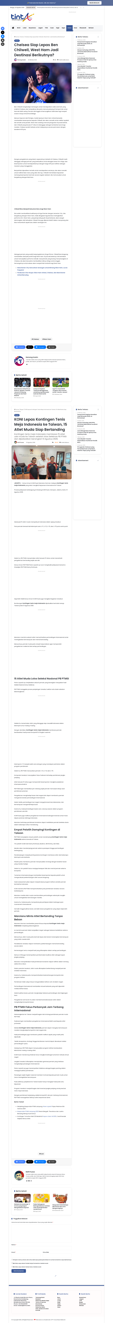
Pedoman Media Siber (42, 1300)
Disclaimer (39, 1304)
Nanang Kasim (21, 60)
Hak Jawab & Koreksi (42, 1309)
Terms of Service (41, 1302)
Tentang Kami (40, 1297)
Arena (69, 28)
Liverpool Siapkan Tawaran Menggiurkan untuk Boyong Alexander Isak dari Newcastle (41, 391)
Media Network (94, 3)
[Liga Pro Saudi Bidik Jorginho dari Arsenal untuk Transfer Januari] (60, 382)
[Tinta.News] (23, 17)
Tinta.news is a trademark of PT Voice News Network (50, 1320)
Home (17, 37)
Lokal (24, 28)
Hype (63, 28)
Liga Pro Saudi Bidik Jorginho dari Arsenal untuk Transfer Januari (59, 390)
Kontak (38, 1310)
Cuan (52, 28)
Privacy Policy (40, 1305)
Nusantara (32, 28)
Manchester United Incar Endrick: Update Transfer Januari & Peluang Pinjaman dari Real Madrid (22, 392)
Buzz (58, 1297)
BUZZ (18, 28)
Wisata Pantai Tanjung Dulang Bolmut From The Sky (51, 7)
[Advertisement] (74, 17)
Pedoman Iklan (40, 1307)
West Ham (47, 339)
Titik (46, 28)
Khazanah (83, 28)
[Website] (27, 364)
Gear (75, 28)
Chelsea (36, 339)
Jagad (40, 28)
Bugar (81, 1302)
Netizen (91, 28)
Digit (57, 28)
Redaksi (38, 1299)
